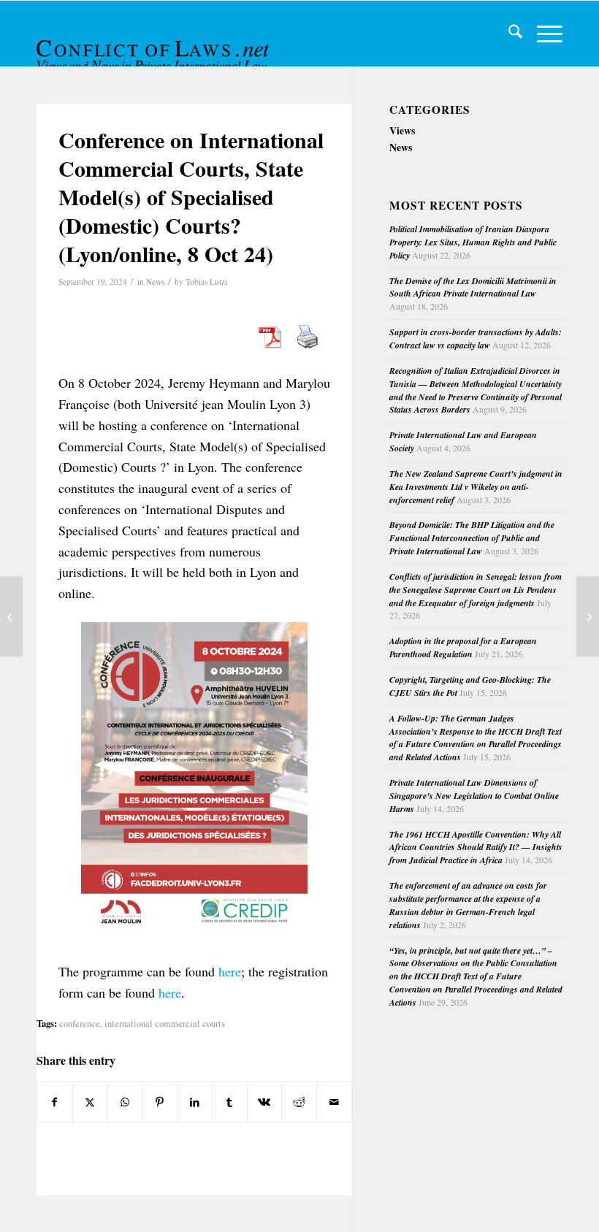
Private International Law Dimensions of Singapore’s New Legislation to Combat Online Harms (474, 795)
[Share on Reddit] (299, 1102)
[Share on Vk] (265, 1102)
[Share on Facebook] (54, 1102)
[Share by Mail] (334, 1102)
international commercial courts (164, 1023)
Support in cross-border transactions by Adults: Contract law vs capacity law (475, 338)
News (155, 281)
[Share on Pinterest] (159, 1102)
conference (79, 1023)
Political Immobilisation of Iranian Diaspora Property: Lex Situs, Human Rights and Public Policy (473, 242)
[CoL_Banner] (155, 46)
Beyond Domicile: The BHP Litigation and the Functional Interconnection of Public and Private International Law (471, 538)
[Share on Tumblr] (230, 1102)
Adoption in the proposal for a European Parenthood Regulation (463, 647)
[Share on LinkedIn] (195, 1102)
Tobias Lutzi (206, 281)
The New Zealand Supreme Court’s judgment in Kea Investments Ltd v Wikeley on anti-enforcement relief (475, 486)
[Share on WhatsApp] (125, 1102)
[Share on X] (90, 1102)
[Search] (508, 33)
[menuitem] (508, 33)
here (229, 971)
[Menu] (542, 33)
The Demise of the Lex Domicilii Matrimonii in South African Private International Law (473, 287)
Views (402, 130)
